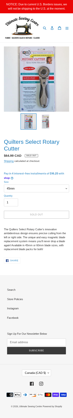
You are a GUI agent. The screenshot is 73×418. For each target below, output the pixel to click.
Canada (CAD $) (35, 372)
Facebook (13, 317)
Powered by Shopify (52, 406)
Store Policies (15, 299)
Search (11, 289)
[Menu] (67, 28)
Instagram (13, 308)
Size (6, 182)
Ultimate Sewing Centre (30, 406)
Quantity (8, 195)
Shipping (9, 161)
